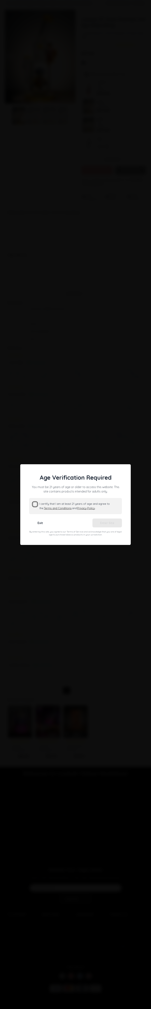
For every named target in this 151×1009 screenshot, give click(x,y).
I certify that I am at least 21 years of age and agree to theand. (74, 506)
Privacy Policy (86, 508)
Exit (40, 523)
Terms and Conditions (58, 508)
